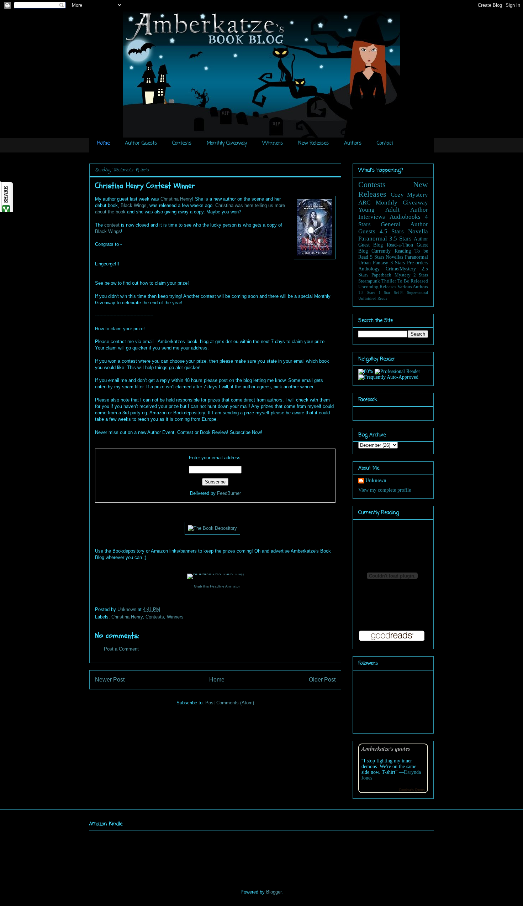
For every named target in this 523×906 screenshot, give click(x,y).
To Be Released (412, 281)
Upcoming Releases (377, 286)
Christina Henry (176, 199)
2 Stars (420, 275)
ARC (364, 202)
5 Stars (377, 257)
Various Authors (412, 286)
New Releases (313, 143)
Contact (385, 143)
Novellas (394, 257)
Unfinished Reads (372, 298)
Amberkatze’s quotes (385, 748)
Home (103, 143)
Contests (181, 143)
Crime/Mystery (401, 268)
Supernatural (417, 292)
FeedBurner (229, 493)
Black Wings (134, 205)
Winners (272, 143)
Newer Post (110, 680)
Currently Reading (391, 251)
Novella (418, 231)
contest (112, 225)
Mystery (403, 275)
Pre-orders (417, 262)
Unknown (127, 609)
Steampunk (369, 281)
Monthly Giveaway (227, 143)
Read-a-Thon (400, 245)
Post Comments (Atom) (229, 702)
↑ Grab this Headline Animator (215, 586)
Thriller (388, 281)
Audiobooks (405, 216)
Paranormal (372, 238)
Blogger (273, 892)
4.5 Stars (392, 231)
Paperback (381, 275)
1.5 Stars (366, 292)
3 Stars (397, 262)
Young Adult (379, 209)
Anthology (369, 268)
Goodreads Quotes (412, 790)
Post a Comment (121, 649)
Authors (352, 143)
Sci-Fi (398, 292)
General (391, 224)
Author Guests (141, 143)
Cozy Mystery (409, 194)
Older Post (322, 680)
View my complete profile (384, 490)
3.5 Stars (400, 238)
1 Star (385, 292)
